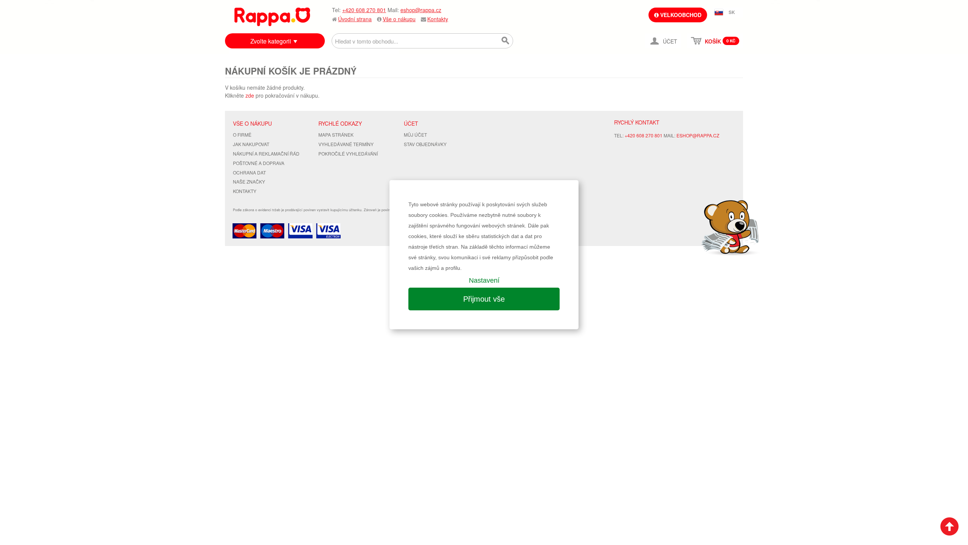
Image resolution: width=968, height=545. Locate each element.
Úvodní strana (355, 19)
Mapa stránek (336, 134)
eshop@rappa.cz (420, 10)
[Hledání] (505, 40)
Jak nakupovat (251, 144)
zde (249, 95)
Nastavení (484, 280)
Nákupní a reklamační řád (266, 153)
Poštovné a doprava (258, 163)
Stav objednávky (425, 144)
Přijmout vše (484, 299)
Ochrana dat (249, 172)
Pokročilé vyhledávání (348, 153)
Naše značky (249, 181)
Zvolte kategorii (270, 41)
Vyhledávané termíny (346, 144)
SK (732, 12)
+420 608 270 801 (364, 10)
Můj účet (415, 134)
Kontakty (437, 19)
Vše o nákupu (399, 19)
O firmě (242, 134)
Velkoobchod (680, 15)
